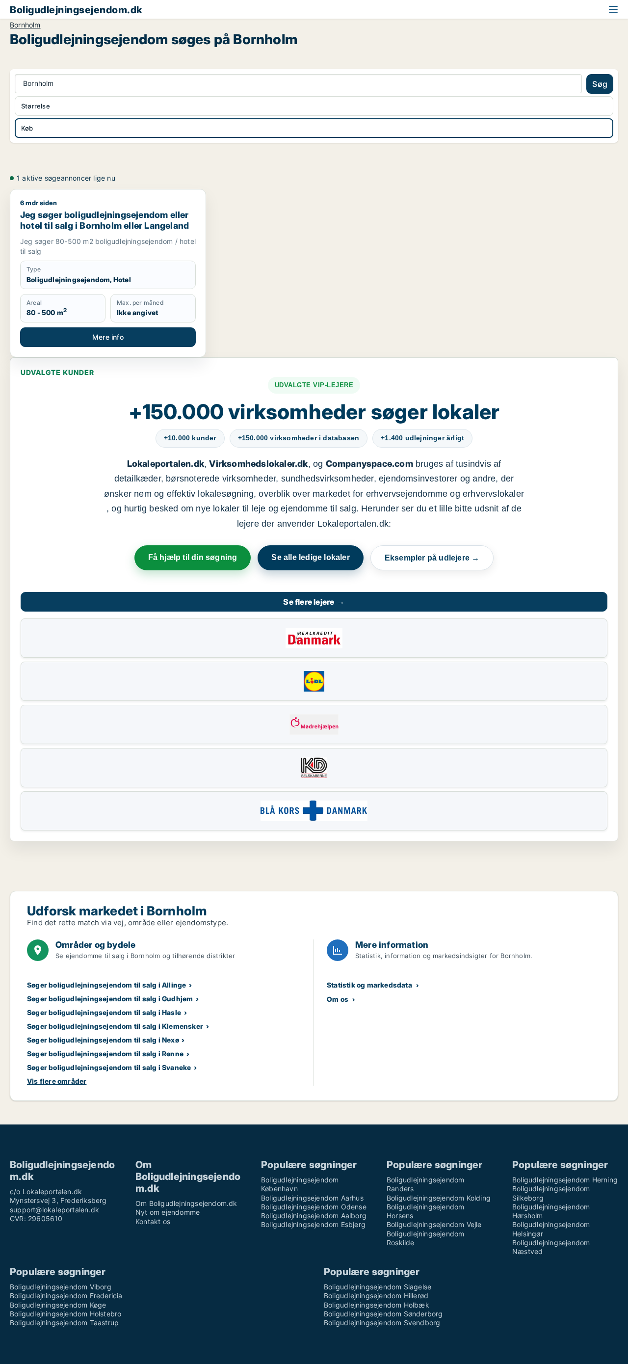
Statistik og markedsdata (369, 985)
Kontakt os (152, 1221)
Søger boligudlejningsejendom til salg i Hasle (104, 1012)
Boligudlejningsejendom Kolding (439, 1198)
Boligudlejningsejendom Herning (565, 1180)
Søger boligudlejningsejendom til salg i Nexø (103, 1040)
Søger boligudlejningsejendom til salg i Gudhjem (110, 998)
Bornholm (25, 25)
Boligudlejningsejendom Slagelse (377, 1287)
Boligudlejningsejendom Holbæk (376, 1305)
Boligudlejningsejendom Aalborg (313, 1215)
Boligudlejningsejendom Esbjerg (313, 1224)
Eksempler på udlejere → (432, 558)
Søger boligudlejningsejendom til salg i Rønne (105, 1053)
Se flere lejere (313, 602)
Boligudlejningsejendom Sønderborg (383, 1314)
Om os (337, 999)
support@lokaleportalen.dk (54, 1209)
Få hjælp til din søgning (192, 557)
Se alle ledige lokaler (310, 557)
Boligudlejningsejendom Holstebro (65, 1314)
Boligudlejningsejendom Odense (313, 1207)
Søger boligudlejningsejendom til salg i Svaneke (109, 1067)
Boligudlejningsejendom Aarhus (312, 1198)
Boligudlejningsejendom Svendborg (382, 1322)
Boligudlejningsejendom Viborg (60, 1287)
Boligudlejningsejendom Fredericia (66, 1295)
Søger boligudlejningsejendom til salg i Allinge (106, 985)
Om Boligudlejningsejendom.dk (186, 1203)
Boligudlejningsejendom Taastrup (64, 1322)
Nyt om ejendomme (167, 1212)
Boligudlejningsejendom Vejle (434, 1224)
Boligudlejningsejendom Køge (58, 1305)
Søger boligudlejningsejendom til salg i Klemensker (115, 1026)
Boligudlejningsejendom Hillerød (376, 1295)
